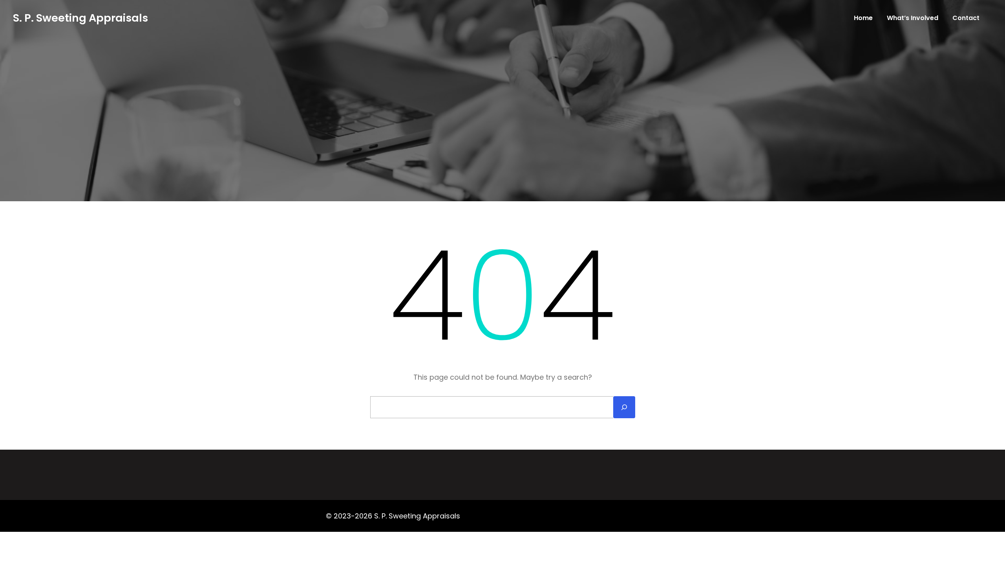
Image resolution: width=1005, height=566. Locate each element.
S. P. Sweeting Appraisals (80, 18)
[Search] (624, 407)
